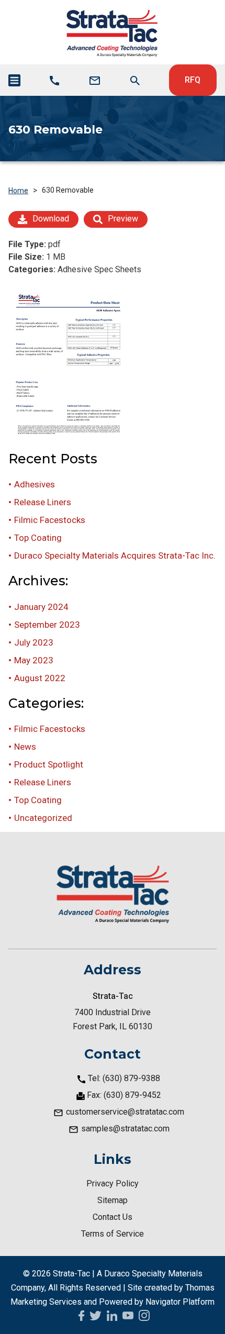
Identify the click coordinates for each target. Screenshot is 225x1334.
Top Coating (38, 537)
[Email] (94, 80)
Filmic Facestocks (49, 520)
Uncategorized (43, 818)
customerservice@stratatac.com (125, 1112)
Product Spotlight (48, 764)
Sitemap (112, 1200)
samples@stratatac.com (125, 1128)
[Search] (135, 80)
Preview (123, 219)
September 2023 (47, 624)
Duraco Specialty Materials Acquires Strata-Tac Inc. (115, 555)
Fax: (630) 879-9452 (124, 1095)
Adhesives (34, 484)
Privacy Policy (112, 1183)
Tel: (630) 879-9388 (124, 1078)
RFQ (192, 80)
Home (18, 190)
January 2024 (41, 607)
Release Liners (42, 502)
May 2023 (33, 660)
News (25, 746)
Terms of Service (112, 1234)
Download (50, 219)
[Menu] (14, 80)
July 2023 (33, 642)
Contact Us (112, 1217)
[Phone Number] (55, 81)
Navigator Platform (180, 1302)
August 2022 (39, 678)
